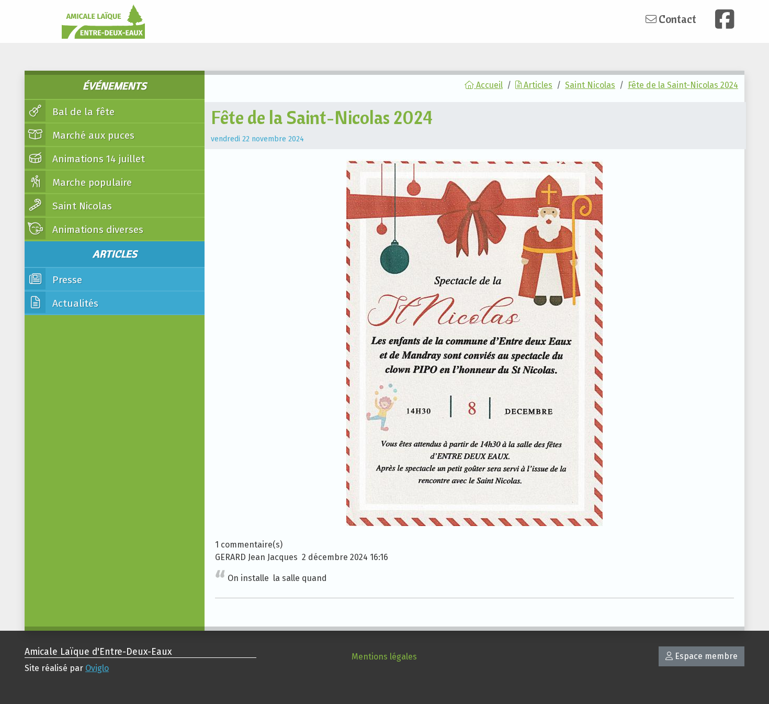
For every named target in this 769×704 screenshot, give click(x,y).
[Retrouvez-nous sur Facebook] (724, 19)
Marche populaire (91, 182)
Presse (66, 280)
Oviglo (97, 668)
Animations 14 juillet (97, 159)
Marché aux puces (92, 135)
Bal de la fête (82, 112)
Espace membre (705, 656)
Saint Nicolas (81, 206)
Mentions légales (384, 657)
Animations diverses (96, 230)
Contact (676, 19)
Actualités (74, 303)
